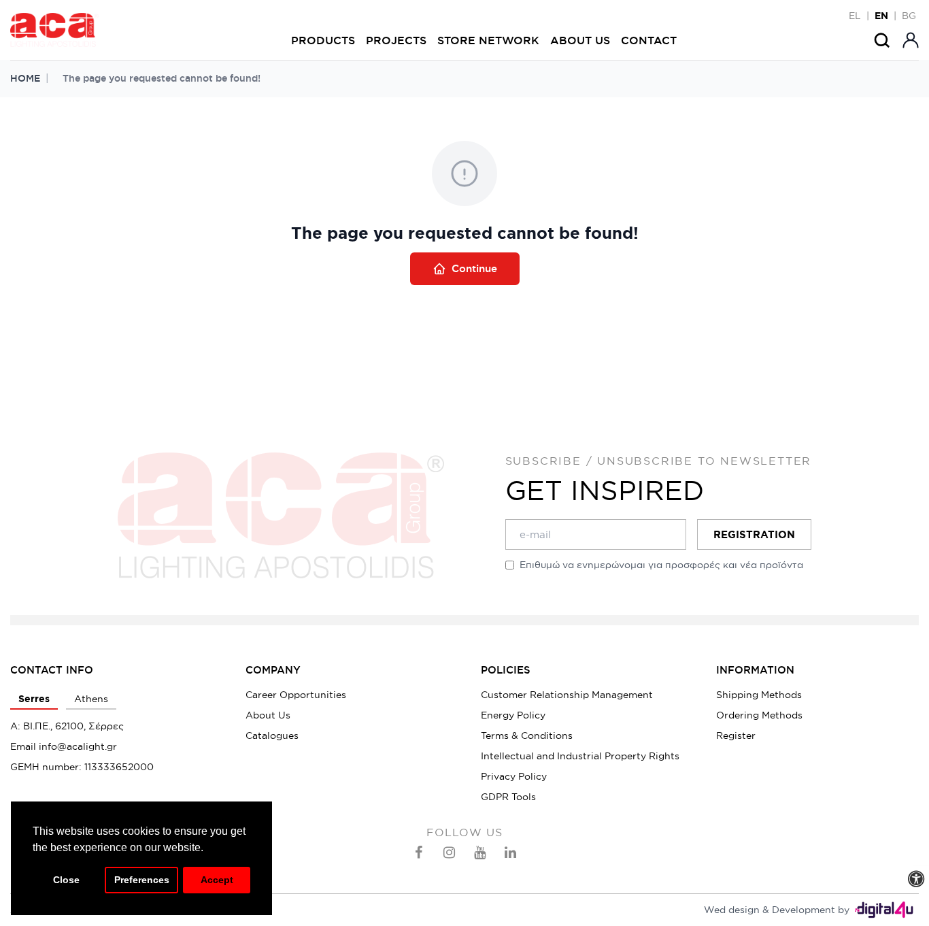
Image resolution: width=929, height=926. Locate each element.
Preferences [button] (141, 879)
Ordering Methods (759, 715)
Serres (34, 698)
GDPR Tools (508, 796)
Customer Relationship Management (567, 694)
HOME (25, 78)
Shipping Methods (759, 694)
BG (909, 15)
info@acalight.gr (78, 746)
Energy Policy (513, 715)
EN (881, 15)
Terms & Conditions (527, 735)
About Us (268, 715)
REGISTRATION (754, 534)
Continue (474, 268)
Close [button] (66, 879)
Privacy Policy (514, 776)
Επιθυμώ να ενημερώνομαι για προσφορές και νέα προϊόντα (661, 564)
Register (736, 735)
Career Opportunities (296, 694)
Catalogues (272, 735)
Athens (91, 698)
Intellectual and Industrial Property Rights (580, 755)
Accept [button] (217, 879)
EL (855, 15)
